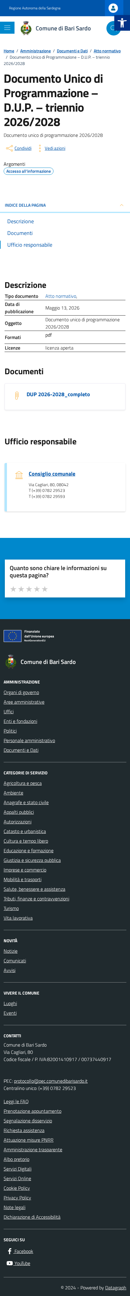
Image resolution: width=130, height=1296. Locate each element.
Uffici (9, 711)
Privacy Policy (17, 1197)
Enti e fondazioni (20, 721)
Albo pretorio (16, 1159)
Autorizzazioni (17, 821)
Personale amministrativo (29, 740)
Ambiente (13, 792)
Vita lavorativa (18, 917)
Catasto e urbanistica (25, 831)
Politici (10, 730)
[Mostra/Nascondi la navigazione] (7, 27)
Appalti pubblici (19, 812)
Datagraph (115, 1287)
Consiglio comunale (52, 473)
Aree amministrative (24, 701)
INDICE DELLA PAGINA (25, 205)
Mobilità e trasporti (22, 879)
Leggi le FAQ (16, 1101)
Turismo (11, 908)
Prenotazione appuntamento (32, 1111)
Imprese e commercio (25, 869)
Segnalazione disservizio (28, 1120)
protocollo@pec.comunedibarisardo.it (51, 1081)
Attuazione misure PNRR (29, 1139)
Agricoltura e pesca (23, 783)
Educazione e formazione (29, 850)
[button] (122, 23)
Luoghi (10, 1003)
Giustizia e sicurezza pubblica (32, 860)
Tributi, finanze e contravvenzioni (36, 898)
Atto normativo (60, 296)
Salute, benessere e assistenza (34, 889)
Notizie (11, 951)
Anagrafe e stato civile (26, 802)
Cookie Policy (17, 1188)
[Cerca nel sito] (113, 28)
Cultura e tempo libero (26, 840)
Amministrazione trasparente (33, 1149)
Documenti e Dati (21, 750)
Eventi (10, 1013)
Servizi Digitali (17, 1168)
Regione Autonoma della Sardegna (34, 8)
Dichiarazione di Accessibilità (32, 1216)
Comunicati (15, 960)
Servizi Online (17, 1178)
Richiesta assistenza (24, 1130)
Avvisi (9, 970)
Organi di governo (21, 692)
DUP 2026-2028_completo (58, 394)
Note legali (14, 1207)
